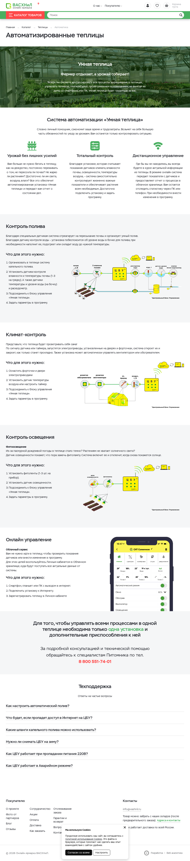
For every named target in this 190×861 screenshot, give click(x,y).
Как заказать (37, 831)
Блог (9, 823)
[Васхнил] (19, 5)
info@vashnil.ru (132, 809)
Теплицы (43, 27)
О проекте (12, 808)
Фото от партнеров (12, 816)
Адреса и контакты (168, 820)
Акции (33, 814)
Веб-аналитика (174, 853)
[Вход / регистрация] (147, 5)
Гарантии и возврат (60, 819)
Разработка (157, 853)
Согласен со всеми (79, 852)
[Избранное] (157, 5)
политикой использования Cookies (83, 839)
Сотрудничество (40, 808)
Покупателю (112, 5)
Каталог (26, 27)
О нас (96, 5)
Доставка (35, 825)
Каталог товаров (28, 15)
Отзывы (11, 829)
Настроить (101, 852)
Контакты (59, 832)
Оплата (34, 820)
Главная (10, 27)
